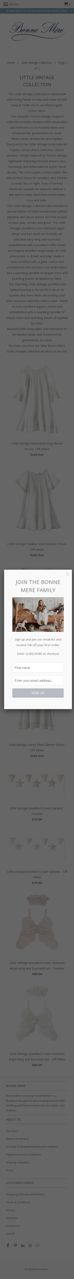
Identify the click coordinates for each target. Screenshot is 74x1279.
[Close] (67, 574)
